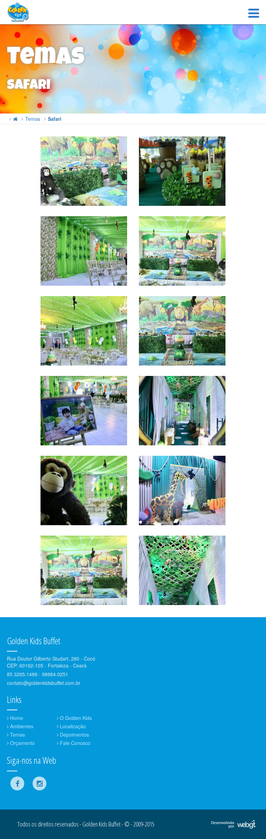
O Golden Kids (75, 717)
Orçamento (22, 742)
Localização (72, 726)
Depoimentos (74, 734)
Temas (32, 118)
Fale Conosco (74, 742)
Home (16, 717)
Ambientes (21, 726)
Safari (54, 118)
